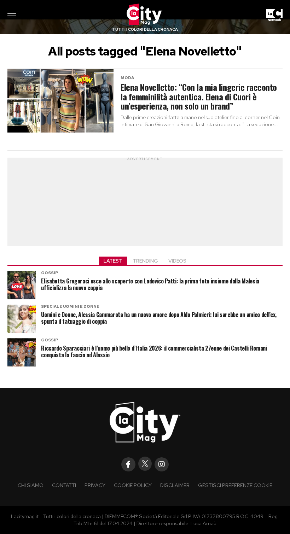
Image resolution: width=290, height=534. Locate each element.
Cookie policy (133, 485)
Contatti (64, 485)
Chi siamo (31, 485)
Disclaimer (175, 485)
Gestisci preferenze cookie (235, 485)
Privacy (95, 485)
